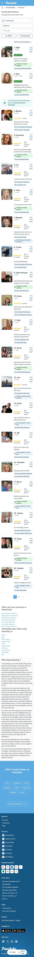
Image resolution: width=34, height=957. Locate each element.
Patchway (4, 648)
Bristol (3, 635)
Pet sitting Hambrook (8, 624)
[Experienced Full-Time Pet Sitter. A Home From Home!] (17, 360)
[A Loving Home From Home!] (17, 201)
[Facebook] (3, 941)
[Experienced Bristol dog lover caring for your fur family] (17, 281)
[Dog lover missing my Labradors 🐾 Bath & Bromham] (17, 58)
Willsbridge (5, 652)
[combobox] (17, 20)
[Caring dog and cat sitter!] (17, 469)
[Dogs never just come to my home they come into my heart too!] (17, 229)
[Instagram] (12, 941)
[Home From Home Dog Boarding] (17, 445)
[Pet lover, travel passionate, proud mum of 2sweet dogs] (17, 147)
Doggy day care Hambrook (9, 615)
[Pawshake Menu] (2, 3)
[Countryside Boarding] (17, 257)
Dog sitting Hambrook (8, 620)
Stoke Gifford (5, 639)
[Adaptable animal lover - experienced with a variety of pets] (17, 84)
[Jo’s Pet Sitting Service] (17, 523)
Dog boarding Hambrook (9, 613)
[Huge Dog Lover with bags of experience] (17, 305)
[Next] (23, 597)
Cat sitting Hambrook (8, 622)
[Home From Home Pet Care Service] (17, 550)
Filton (3, 644)
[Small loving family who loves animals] (17, 494)
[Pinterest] (16, 941)
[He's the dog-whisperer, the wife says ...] (17, 388)
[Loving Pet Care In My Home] (17, 174)
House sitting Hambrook (9, 626)
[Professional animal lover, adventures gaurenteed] (17, 331)
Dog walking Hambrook (8, 618)
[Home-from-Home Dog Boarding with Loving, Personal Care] (17, 120)
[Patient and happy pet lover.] (17, 579)
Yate (2, 654)
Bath (2, 637)
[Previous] (11, 597)
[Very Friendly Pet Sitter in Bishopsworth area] (17, 415)
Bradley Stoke (5, 641)
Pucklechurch (5, 650)
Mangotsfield (5, 646)
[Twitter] (7, 941)
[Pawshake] (11, 3)
